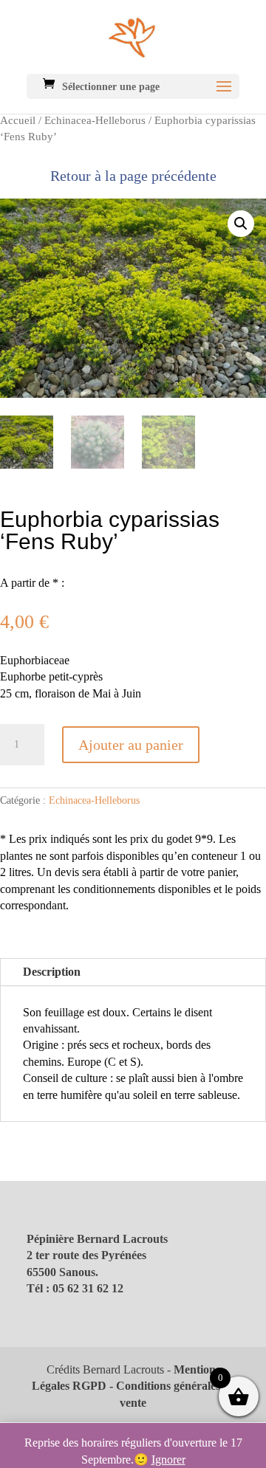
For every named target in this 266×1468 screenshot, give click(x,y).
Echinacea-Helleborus (95, 120)
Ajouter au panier (130, 745)
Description (52, 971)
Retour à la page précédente (133, 176)
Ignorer (168, 1459)
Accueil (17, 120)
